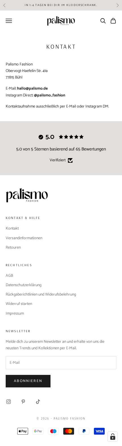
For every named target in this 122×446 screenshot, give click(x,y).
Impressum (15, 313)
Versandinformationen (24, 238)
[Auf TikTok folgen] (38, 401)
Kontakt (12, 228)
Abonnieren (28, 381)
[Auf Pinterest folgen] (23, 401)
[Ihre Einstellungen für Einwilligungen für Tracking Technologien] (112, 436)
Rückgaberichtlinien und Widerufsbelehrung (41, 294)
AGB (9, 275)
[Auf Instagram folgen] (8, 401)
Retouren (13, 247)
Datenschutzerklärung (23, 285)
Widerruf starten (19, 304)
